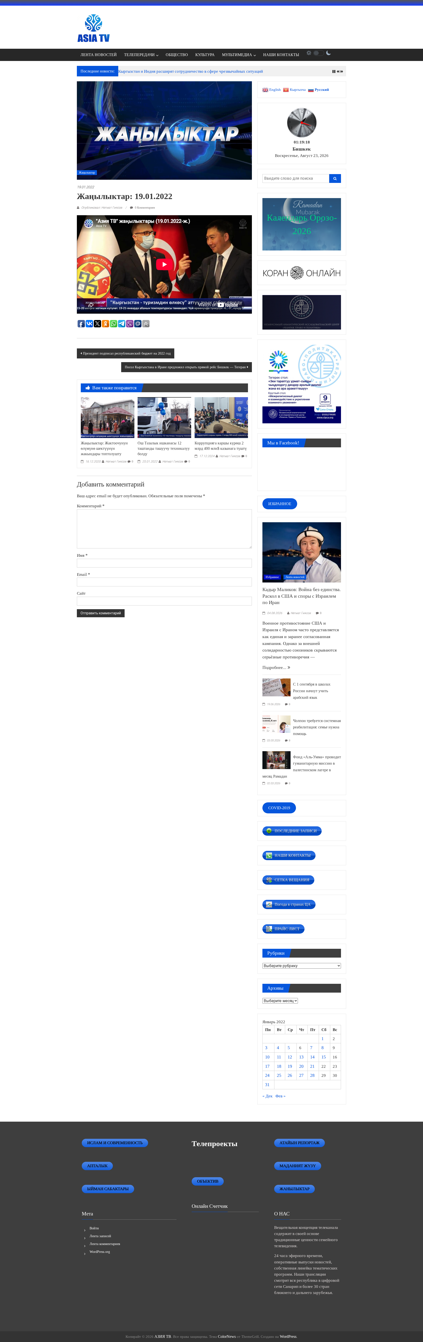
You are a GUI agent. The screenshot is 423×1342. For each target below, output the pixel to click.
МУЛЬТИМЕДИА (237, 54)
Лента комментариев (105, 1244)
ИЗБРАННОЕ (279, 503)
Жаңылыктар (87, 172)
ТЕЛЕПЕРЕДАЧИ (139, 54)
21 (312, 1066)
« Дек (267, 1096)
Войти (94, 1228)
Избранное (272, 577)
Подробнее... (275, 667)
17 (267, 1066)
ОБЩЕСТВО (177, 54)
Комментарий (91, 505)
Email (83, 574)
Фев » (280, 1096)
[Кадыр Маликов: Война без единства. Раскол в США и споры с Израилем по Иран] (301, 551)
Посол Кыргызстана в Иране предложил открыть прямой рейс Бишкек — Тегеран (185, 367)
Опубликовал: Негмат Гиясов (102, 207)
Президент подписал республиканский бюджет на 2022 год (127, 353)
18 (279, 1066)
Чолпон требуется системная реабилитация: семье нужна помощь (317, 727)
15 (323, 1057)
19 (290, 1066)
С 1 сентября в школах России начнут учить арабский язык (311, 691)
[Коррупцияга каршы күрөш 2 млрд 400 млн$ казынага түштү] (221, 417)
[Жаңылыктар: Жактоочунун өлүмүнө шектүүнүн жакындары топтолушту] (107, 417)
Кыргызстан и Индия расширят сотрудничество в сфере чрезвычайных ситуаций (190, 71)
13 (301, 1057)
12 (290, 1057)
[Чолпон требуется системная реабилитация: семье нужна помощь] (276, 723)
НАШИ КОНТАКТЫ (281, 54)
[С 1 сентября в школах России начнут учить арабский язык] (276, 687)
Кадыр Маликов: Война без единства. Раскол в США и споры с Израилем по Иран (301, 596)
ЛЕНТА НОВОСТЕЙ (99, 54)
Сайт (81, 593)
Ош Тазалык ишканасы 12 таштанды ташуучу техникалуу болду (164, 448)
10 (267, 1057)
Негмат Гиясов (116, 461)
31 (267, 1084)
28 (312, 1075)
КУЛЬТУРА (205, 54)
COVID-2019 (279, 808)
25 (279, 1075)
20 (301, 1066)
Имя (82, 555)
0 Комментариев (144, 207)
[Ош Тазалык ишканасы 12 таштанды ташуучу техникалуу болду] (164, 417)
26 (290, 1075)
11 (279, 1057)
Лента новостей (294, 577)
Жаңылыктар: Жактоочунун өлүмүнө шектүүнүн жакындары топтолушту (104, 448)
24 (267, 1075)
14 (312, 1057)
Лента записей (100, 1236)
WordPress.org (100, 1252)
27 (301, 1075)
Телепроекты (214, 1143)
